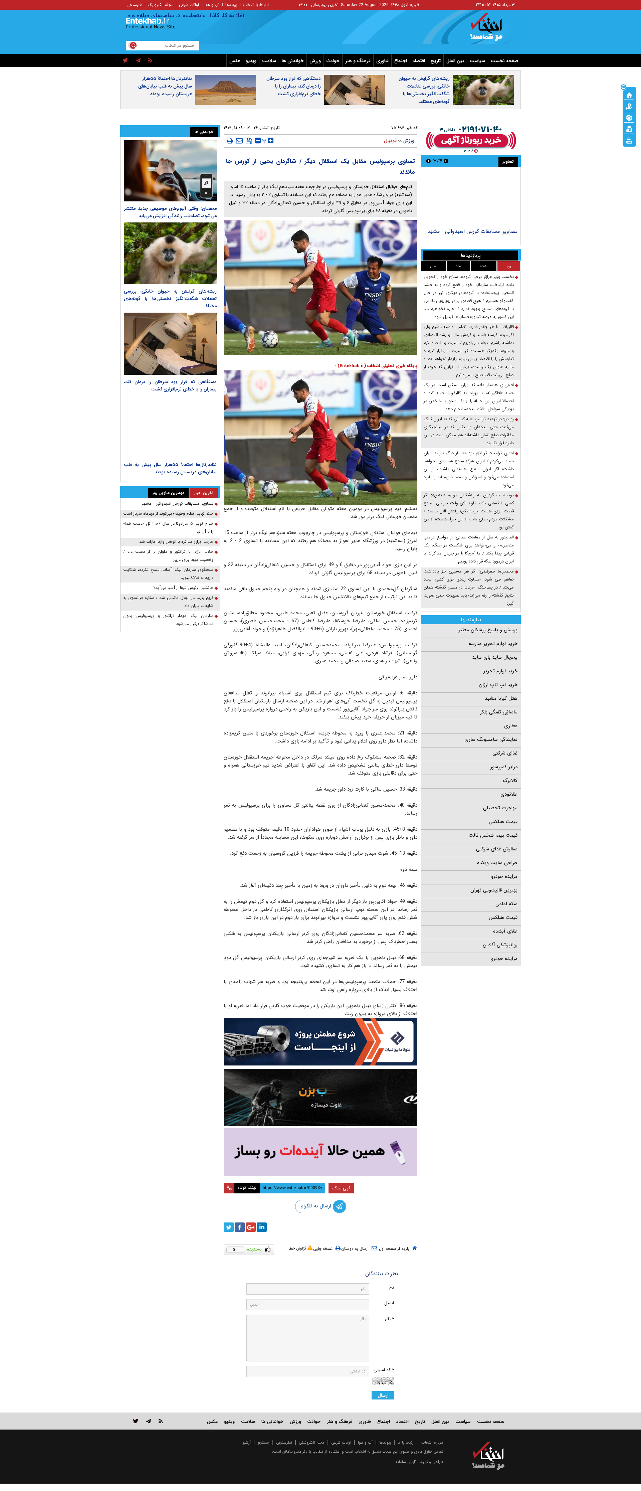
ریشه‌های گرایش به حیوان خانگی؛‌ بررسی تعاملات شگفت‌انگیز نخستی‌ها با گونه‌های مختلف (424, 90)
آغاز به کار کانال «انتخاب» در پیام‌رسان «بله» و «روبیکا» (210, 15)
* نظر (389, 1318)
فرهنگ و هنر (358, 60)
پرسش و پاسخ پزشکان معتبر (488, 630)
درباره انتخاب (432, 1442)
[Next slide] (428, 161)
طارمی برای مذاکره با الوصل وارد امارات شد (176, 541)
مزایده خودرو (504, 876)
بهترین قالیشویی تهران (493, 890)
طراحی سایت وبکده (497, 863)
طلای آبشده (505, 931)
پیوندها (231, 5)
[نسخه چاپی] (230, 140)
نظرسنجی (134, 5)
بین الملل (455, 60)
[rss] (150, 60)
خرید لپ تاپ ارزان (498, 685)
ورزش (315, 60)
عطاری (510, 726)
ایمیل (389, 1303)
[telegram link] (148, 1421)
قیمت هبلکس (503, 822)
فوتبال (390, 141)
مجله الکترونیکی (312, 1442)
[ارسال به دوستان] (239, 140)
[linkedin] (262, 1227)
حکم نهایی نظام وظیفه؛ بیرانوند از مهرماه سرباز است (168, 513)
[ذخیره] (249, 141)
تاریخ (436, 60)
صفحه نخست (504, 60)
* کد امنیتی (384, 1369)
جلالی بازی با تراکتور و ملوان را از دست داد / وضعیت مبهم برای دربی (168, 555)
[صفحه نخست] (629, 95)
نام (391, 1287)
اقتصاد (419, 60)
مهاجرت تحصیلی (500, 808)
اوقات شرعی (189, 5)
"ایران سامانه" (405, 1462)
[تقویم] (629, 129)
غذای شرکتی (504, 753)
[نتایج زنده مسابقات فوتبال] (629, 140)
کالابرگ (510, 781)
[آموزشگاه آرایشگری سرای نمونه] (320, 1152)
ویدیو (251, 60)
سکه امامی (506, 904)
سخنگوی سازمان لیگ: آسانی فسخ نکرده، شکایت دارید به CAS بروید (168, 573)
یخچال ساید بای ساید (494, 657)
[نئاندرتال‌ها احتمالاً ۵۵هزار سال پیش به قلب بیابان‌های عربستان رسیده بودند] (170, 427)
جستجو (263, 1442)
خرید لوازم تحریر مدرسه (493, 644)
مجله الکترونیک (160, 5)
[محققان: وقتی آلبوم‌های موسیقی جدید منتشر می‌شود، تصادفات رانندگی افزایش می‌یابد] (170, 170)
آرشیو (246, 1442)
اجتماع (400, 60)
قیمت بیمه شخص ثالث (493, 835)
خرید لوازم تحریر (500, 671)
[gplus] (251, 1227)
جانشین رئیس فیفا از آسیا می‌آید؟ (183, 587)
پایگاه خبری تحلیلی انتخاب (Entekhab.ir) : (376, 365)
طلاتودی (508, 794)
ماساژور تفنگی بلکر (498, 712)
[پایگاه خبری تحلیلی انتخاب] (491, 30)
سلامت (269, 60)
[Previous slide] (446, 161)
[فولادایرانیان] (320, 1041)
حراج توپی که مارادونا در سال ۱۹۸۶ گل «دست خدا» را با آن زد (168, 527)
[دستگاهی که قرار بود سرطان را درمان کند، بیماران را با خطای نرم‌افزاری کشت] (170, 343)
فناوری (382, 60)
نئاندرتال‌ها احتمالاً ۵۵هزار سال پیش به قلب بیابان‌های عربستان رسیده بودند (165, 86)
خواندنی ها (293, 60)
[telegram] (138, 60)
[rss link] (160, 1421)
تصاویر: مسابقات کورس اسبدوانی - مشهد (472, 231)
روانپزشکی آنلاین (500, 945)
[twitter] (125, 60)
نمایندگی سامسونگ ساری (490, 739)
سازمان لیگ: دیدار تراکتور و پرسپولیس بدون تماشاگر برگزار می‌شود (168, 619)
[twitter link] (136, 1421)
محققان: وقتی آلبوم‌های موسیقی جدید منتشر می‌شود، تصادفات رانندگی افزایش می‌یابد (170, 212)
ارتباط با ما (406, 1442)
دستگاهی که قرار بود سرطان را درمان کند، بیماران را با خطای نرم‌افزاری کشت (293, 86)
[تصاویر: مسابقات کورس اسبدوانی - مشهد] (470, 198)
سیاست (477, 60)
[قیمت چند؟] (629, 106)
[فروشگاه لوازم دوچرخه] (320, 1097)
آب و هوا (212, 5)
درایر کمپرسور (503, 767)
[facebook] (240, 1227)
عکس (234, 60)
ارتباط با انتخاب (256, 5)
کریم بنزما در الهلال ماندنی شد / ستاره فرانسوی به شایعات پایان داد (168, 601)
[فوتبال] (629, 117)
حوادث (333, 60)
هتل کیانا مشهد (501, 698)
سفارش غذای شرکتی (496, 849)
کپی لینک (341, 1188)
